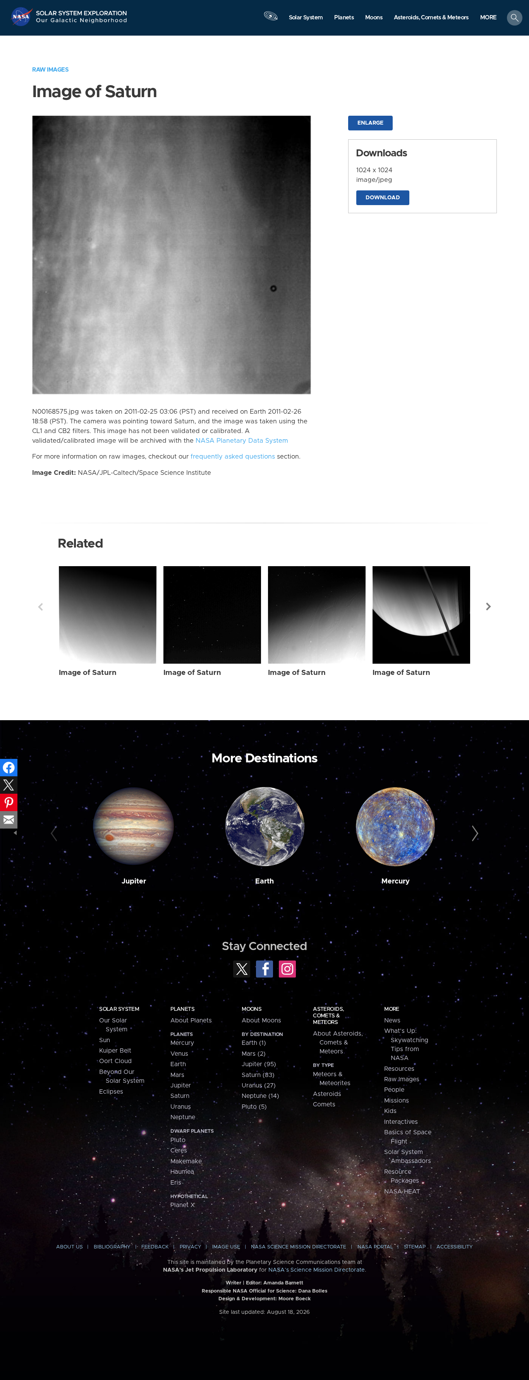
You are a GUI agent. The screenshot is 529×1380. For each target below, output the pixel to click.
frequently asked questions (233, 457)
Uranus (180, 1107)
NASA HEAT (402, 1191)
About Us (69, 1247)
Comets (324, 1104)
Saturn (179, 1096)
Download (383, 197)
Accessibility (454, 1247)
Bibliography (112, 1247)
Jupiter (134, 881)
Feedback (154, 1247)
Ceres (178, 1150)
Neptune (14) (260, 1096)
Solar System (119, 1009)
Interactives (401, 1122)
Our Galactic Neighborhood (82, 22)
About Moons (261, 1020)
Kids (390, 1111)
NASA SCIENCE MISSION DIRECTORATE (298, 1247)
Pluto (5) (254, 1107)
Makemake (186, 1161)
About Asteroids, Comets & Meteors (338, 1043)
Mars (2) (254, 1054)
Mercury (395, 881)
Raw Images (50, 70)
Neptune (182, 1117)
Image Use (226, 1247)
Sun (104, 1040)
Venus (179, 1054)
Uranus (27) (259, 1085)
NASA (23, 16)
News (392, 1020)
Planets (182, 1009)
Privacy (190, 1247)
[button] (488, 18)
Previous (40, 606)
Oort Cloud (115, 1061)
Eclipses (111, 1092)
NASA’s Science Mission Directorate (316, 1270)
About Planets (191, 1020)
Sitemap (415, 1247)
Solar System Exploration (82, 11)
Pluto (177, 1140)
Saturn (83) (258, 1075)
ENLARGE (370, 123)
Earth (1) (254, 1043)
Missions (396, 1100)
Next (489, 606)
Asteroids (327, 1094)
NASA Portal (375, 1247)
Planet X (182, 1205)
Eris (175, 1183)
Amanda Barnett (283, 1283)
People (394, 1090)
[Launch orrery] (270, 20)
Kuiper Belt (115, 1051)
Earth (264, 881)
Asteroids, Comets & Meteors (328, 1016)
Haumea (182, 1172)
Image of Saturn (88, 672)
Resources (399, 1069)
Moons (251, 1009)
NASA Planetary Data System (242, 441)
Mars (177, 1075)
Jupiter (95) (259, 1064)
